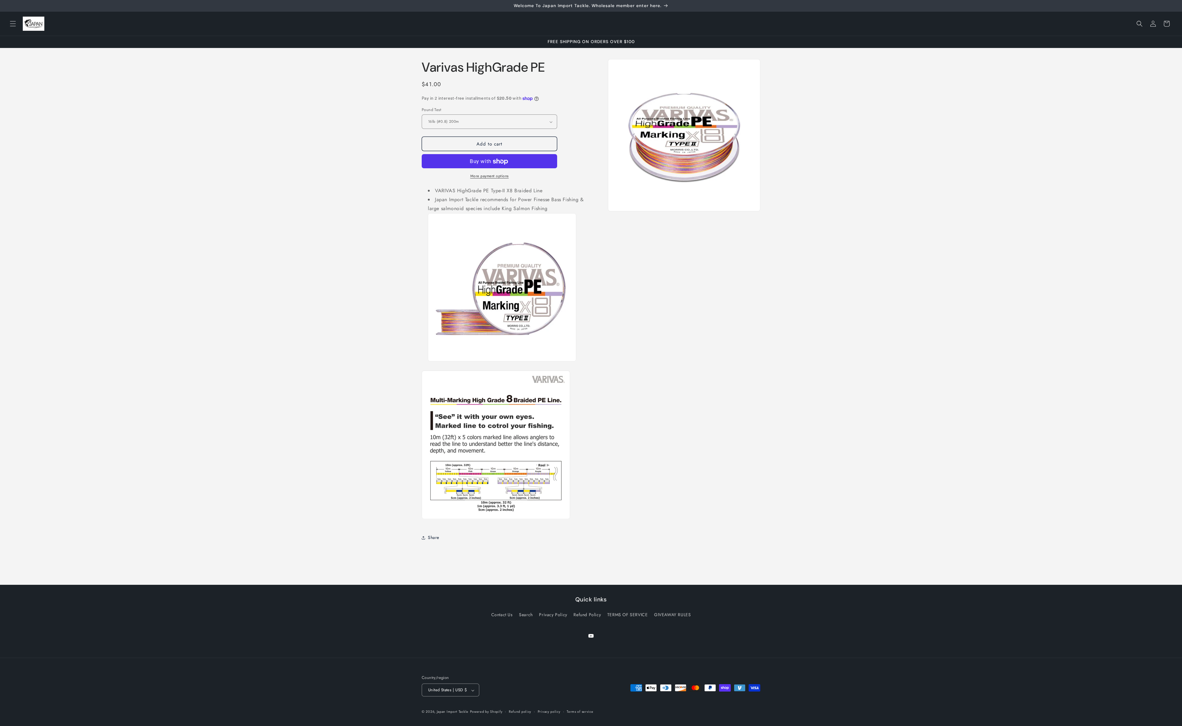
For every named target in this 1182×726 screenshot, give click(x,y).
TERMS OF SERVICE (627, 615)
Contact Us (502, 615)
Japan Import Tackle (452, 711)
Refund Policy (587, 615)
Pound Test (431, 110)
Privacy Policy (553, 615)
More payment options (489, 176)
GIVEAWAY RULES (672, 615)
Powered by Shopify (486, 711)
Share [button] (433, 537)
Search (526, 615)
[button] (13, 23)
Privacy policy (549, 711)
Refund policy (520, 711)
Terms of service (580, 711)
